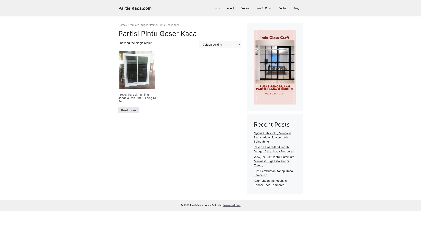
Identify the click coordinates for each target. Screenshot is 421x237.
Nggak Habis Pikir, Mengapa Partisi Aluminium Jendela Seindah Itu (272, 137)
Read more (128, 110)
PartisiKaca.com (135, 8)
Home (217, 8)
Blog (296, 8)
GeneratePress (232, 205)
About (230, 8)
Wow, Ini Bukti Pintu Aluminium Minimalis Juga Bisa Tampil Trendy (274, 161)
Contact (282, 8)
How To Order (264, 8)
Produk (245, 8)
